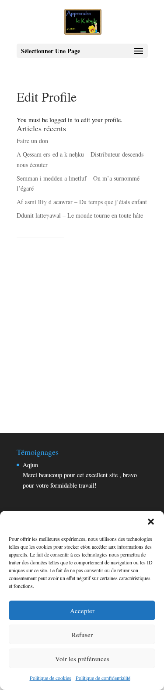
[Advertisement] (82, 326)
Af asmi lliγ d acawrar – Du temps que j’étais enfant (82, 202)
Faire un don (32, 141)
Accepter (82, 610)
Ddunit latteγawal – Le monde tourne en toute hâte (80, 215)
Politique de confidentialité (103, 677)
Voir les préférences (82, 658)
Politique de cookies (50, 677)
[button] (151, 521)
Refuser (82, 634)
